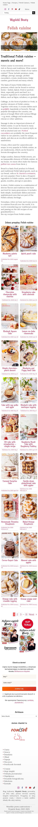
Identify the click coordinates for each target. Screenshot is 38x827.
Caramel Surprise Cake (10, 482)
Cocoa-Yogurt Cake (10, 560)
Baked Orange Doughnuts (28, 523)
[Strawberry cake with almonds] (28, 265)
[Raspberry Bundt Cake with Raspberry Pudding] (28, 415)
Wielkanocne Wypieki (22, 671)
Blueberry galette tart (10, 254)
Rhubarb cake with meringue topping (28, 406)
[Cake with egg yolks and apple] (10, 378)
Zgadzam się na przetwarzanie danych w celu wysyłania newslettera (18, 695)
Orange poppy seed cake (28, 600)
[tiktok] (19, 9)
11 (26, 614)
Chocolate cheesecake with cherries (10, 294)
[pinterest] (12, 9)
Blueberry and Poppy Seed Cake (28, 369)
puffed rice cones (8, 164)
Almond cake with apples (28, 561)
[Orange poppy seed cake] (28, 572)
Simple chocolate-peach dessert (9, 369)
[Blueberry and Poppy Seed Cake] (28, 341)
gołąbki (6, 109)
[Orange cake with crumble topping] (10, 572)
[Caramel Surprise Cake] (10, 454)
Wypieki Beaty (19, 20)
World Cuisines (24, 3)
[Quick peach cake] (28, 227)
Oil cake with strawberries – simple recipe (10, 444)
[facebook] (9, 9)
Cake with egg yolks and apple (9, 406)
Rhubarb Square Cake (10, 332)
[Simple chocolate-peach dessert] (10, 341)
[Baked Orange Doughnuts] (28, 495)
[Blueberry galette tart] (10, 227)
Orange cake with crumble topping (10, 600)
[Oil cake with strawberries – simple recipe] (10, 415)
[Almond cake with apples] (28, 534)
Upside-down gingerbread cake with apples (28, 483)
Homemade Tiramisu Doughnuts (9, 523)
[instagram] (5, 9)
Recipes (14, 3)
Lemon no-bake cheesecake (28, 332)
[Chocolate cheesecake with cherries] (10, 265)
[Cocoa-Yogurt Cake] (10, 534)
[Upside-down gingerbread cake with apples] (28, 454)
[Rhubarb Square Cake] (10, 304)
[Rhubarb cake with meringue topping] (28, 378)
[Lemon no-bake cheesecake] (28, 304)
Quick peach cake (28, 253)
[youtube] (16, 9)
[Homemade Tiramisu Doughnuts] (10, 495)
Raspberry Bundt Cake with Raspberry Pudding (28, 444)
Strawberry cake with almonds (28, 293)
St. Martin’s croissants (26, 173)
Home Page (6, 3)
